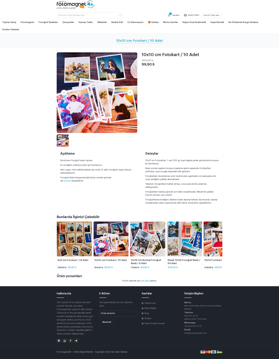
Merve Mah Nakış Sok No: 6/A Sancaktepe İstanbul (202, 307)
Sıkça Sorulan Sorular (155, 324)
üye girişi (145, 281)
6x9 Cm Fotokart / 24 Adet (73, 260)
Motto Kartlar (170, 22)
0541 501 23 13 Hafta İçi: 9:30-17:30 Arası (195, 317)
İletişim (148, 318)
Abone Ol (106, 322)
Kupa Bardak (217, 22)
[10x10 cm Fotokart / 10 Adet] (97, 92)
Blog (147, 313)
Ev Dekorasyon (135, 22)
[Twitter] (76, 341)
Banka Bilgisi (150, 308)
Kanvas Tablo (86, 22)
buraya (67, 181)
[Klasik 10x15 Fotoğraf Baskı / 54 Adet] (184, 239)
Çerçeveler (68, 22)
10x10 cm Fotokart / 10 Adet (110, 260)
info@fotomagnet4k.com (195, 333)
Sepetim (174, 14)
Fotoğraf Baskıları (48, 22)
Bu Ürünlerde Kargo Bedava (243, 22)
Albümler (102, 22)
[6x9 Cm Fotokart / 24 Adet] (74, 239)
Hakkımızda (150, 303)
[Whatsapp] (64, 341)
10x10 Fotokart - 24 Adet (218, 260)
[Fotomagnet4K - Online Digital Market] (76, 4)
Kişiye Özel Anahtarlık (194, 22)
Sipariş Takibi (193, 15)
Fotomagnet (27, 22)
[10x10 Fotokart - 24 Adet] (221, 239)
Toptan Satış (9, 22)
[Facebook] (70, 341)
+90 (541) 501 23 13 (193, 326)
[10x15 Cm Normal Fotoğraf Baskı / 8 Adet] (147, 239)
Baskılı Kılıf (117, 22)
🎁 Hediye (153, 22)
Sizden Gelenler (10, 29)
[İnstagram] (59, 341)
